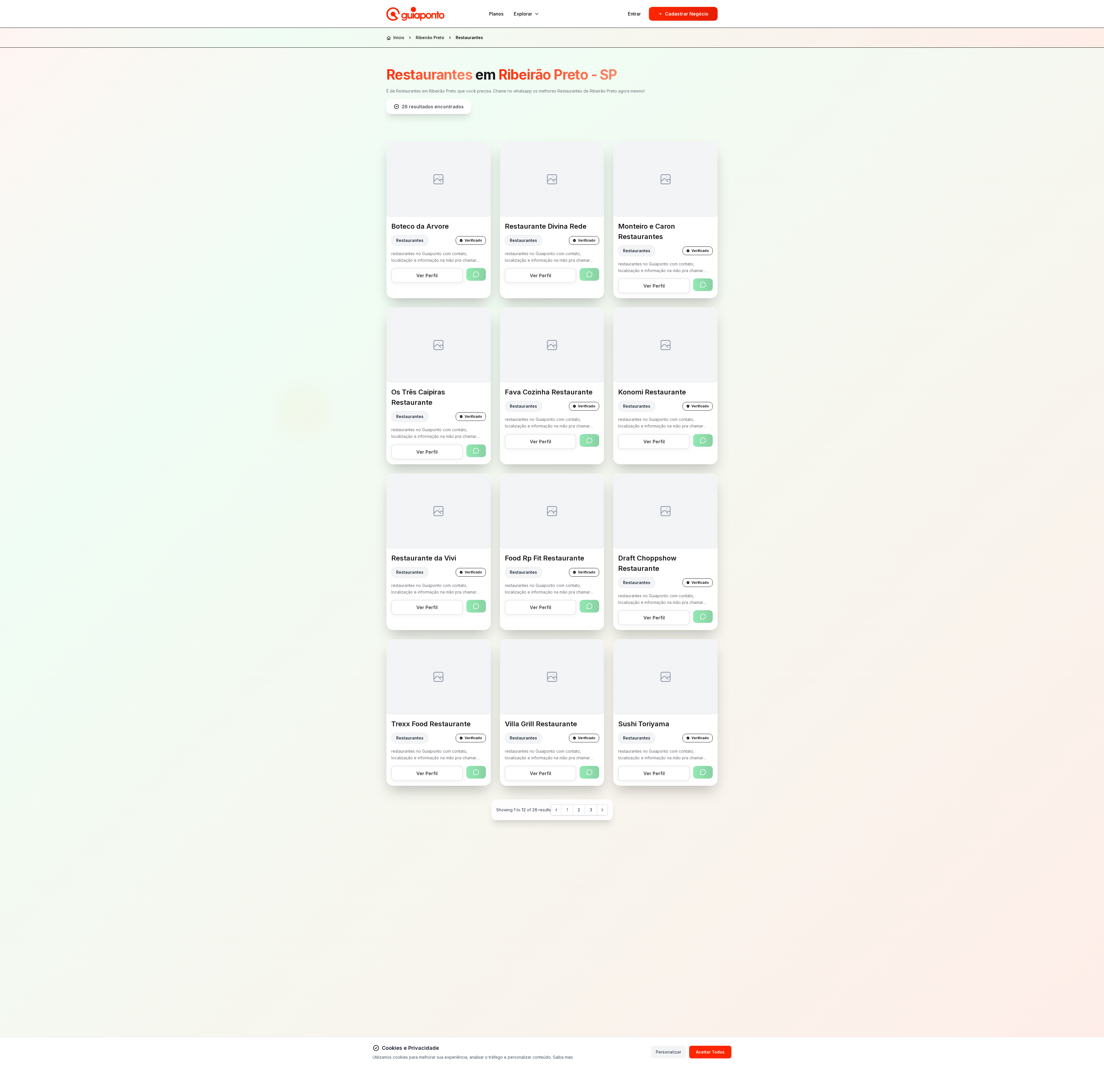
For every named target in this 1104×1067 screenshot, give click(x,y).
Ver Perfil (427, 275)
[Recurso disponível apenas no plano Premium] (476, 274)
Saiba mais (563, 1057)
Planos (496, 14)
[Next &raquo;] (602, 809)
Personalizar (668, 1051)
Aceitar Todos (710, 1051)
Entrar (634, 14)
